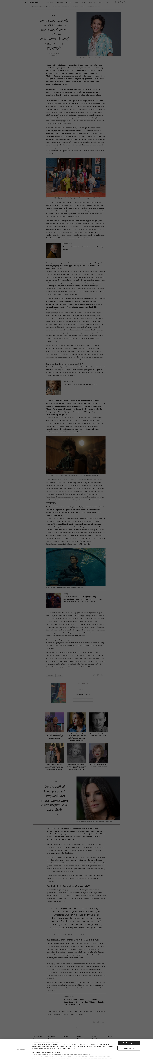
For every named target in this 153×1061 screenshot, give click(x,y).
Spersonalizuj (128, 1048)
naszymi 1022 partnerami (43, 1044)
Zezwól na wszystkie (129, 1043)
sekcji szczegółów (98, 1058)
